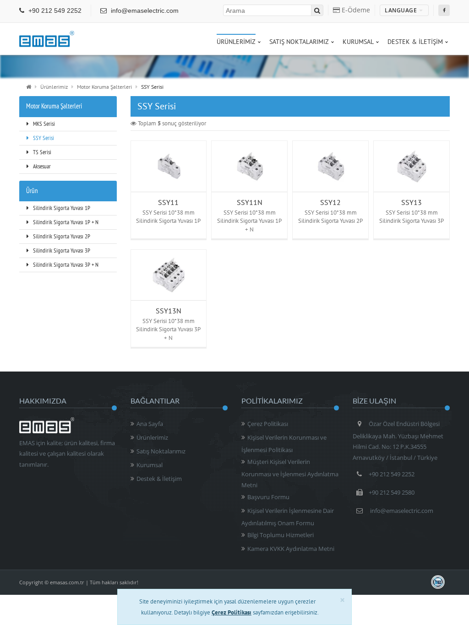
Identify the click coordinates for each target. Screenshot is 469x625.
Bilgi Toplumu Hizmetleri (280, 535)
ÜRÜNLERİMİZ (236, 42)
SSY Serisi (43, 138)
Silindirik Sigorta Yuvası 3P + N (65, 265)
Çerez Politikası (267, 424)
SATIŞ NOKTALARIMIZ (299, 42)
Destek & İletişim (159, 478)
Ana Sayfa (149, 424)
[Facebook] (444, 10)
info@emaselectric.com (144, 10)
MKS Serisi (43, 124)
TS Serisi (41, 152)
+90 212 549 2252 (54, 10)
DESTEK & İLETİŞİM (415, 42)
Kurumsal (149, 465)
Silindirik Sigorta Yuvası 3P (61, 250)
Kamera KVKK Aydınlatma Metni (290, 548)
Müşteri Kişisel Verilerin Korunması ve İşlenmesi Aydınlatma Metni (289, 473)
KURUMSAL (358, 42)
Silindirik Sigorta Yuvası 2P (61, 236)
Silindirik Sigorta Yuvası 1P (61, 208)
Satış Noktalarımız (160, 451)
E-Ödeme (355, 9)
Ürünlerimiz (54, 86)
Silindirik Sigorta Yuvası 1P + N (65, 222)
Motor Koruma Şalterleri (104, 86)
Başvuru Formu (268, 497)
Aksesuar (41, 166)
